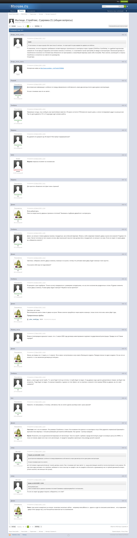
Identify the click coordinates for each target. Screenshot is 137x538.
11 (25, 26)
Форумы (21, 11)
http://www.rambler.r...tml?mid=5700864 (52, 68)
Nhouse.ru (13, 11)
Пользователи (31, 11)
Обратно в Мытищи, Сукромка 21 (119, 526)
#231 (123, 279)
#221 (123, 34)
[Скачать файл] (28, 319)
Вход (118, 1)
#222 (123, 61)
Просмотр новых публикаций (115, 11)
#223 (123, 80)
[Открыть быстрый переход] (126, 11)
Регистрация (124, 1)
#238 (123, 447)
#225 (123, 130)
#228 (123, 204)
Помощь (25, 534)
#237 (123, 423)
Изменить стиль (16, 534)
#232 (123, 303)
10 (23, 26)
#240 (123, 501)
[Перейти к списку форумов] (25, 6)
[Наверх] (68, 535)
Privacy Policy (124, 531)
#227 (123, 179)
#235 (123, 373)
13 (30, 26)
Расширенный (127, 6)
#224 (123, 105)
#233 (123, 329)
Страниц (19, 26)
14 (32, 26)
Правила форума (116, 531)
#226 (123, 155)
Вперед (37, 26)
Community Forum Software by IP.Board (119, 534)
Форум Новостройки (14, 531)
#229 (123, 229)
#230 (123, 254)
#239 (123, 476)
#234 (123, 348)
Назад (13, 26)
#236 (123, 398)
